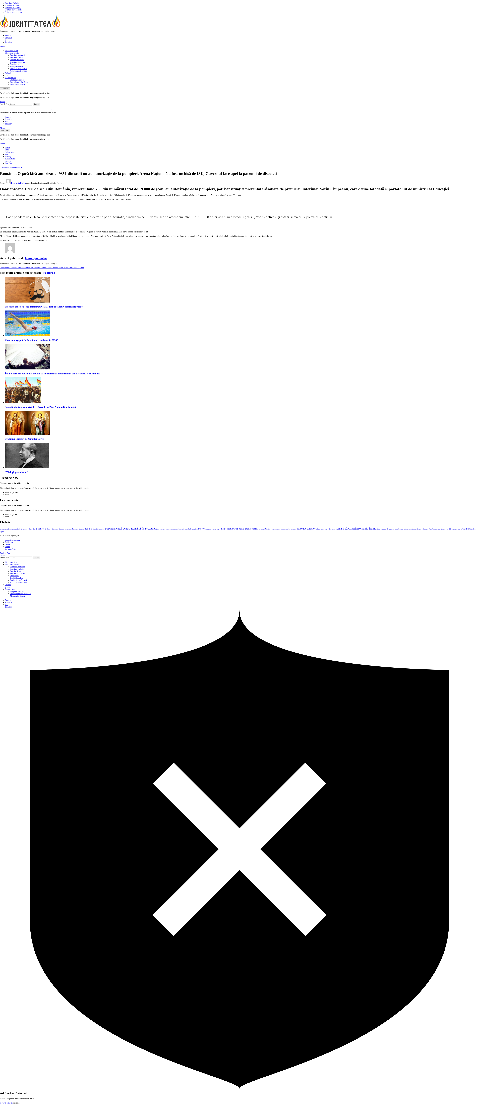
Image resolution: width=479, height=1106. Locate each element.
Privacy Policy (10, 549)
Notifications (10, 159)
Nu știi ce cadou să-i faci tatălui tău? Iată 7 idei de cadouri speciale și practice (44, 306)
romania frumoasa (369, 528)
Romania (351, 528)
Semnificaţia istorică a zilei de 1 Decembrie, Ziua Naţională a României (41, 407)
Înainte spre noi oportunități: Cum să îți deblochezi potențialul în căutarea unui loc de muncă (52, 373)
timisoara (443, 529)
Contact (8, 544)
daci (86, 529)
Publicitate (9, 542)
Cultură (8, 73)
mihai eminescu (246, 528)
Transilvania (466, 529)
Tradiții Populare (16, 66)
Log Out (8, 163)
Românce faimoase (17, 62)
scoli (70, 267)
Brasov (25, 529)
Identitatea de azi (11, 51)
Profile (7, 147)
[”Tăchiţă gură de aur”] (242, 456)
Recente (8, 35)
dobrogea (162, 529)
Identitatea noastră (12, 53)
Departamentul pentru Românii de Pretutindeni (132, 528)
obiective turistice (306, 528)
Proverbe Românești (13, 7)
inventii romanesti (172, 529)
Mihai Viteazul (259, 529)
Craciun (81, 529)
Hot (6, 40)
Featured (49, 272)
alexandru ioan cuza (8, 529)
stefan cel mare (422, 529)
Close (2, 555)
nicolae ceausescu (291, 529)
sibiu (414, 529)
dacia (90, 529)
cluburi (14, 267)
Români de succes (17, 60)
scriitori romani (408, 529)
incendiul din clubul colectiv (34, 267)
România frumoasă (17, 55)
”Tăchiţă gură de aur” (16, 472)
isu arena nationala (52, 267)
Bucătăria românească (18, 69)
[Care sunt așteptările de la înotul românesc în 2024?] (242, 323)
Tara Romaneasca (434, 529)
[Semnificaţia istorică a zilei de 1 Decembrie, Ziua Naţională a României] (242, 390)
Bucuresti (41, 528)
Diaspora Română (12, 5)
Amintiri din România (18, 71)
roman (333, 529)
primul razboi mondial (323, 529)
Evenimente (14, 64)
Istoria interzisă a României (20, 82)
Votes (7, 154)
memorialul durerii (229, 528)
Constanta (61, 529)
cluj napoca (55, 529)
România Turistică (12, 3)
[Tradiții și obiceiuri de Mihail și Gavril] (242, 423)
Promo (7, 547)
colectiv (20, 267)
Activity (8, 156)
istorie (201, 528)
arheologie (19, 529)
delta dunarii (100, 529)
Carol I (49, 529)
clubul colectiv (5, 267)
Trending (8, 42)
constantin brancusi (71, 529)
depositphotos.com (12, 540)
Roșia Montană (399, 529)
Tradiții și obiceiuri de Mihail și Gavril (24, 439)
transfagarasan (456, 529)
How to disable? (6, 1103)
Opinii (7, 75)
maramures (208, 529)
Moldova (268, 529)
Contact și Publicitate (13, 10)
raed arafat (64, 267)
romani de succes (387, 529)
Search (36, 104)
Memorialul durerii (17, 84)
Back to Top (5, 553)
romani (340, 528)
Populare (8, 38)
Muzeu (283, 529)
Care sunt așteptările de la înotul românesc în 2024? (31, 340)
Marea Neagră (216, 529)
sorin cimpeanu (78, 267)
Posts (7, 150)
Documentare (10, 78)
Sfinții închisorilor (17, 80)
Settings (8, 161)
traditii (449, 529)
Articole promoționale (13, 12)
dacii (95, 529)
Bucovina (32, 529)
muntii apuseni (276, 529)
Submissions (10, 152)
